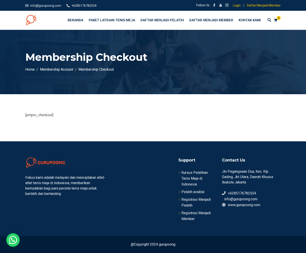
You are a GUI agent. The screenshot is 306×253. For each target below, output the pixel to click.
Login (237, 5)
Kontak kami (250, 20)
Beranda (75, 20)
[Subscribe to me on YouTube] (220, 5)
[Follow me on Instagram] (226, 5)
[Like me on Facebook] (214, 5)
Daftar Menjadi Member (264, 5)
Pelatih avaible (193, 192)
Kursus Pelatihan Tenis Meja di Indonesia (194, 178)
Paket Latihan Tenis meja (112, 20)
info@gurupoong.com (45, 5)
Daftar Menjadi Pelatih (162, 20)
